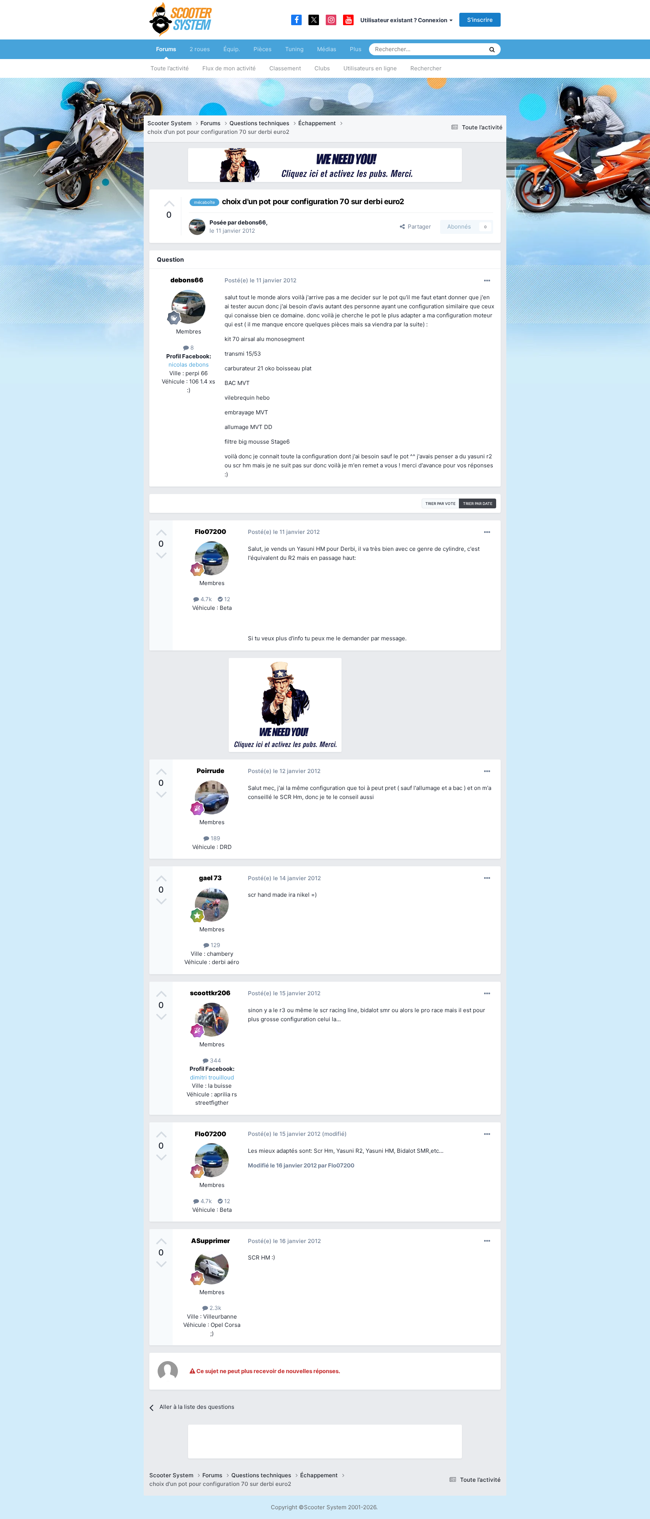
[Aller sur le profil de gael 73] (212, 905)
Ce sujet (464, 49)
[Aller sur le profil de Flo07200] (212, 558)
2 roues (200, 49)
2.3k (214, 1307)
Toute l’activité (169, 68)
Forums (166, 49)
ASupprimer (210, 1241)
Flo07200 (210, 531)
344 (214, 1060)
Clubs (322, 68)
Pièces (263, 49)
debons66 (252, 222)
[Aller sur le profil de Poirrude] (212, 797)
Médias (326, 49)
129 (214, 945)
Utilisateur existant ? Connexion (405, 20)
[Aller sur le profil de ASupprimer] (212, 1267)
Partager (418, 226)
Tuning (294, 49)
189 (214, 838)
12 (226, 599)
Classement (285, 68)
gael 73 (210, 878)
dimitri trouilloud (212, 1077)
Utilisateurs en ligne (370, 68)
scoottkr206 (210, 993)
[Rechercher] (492, 49)
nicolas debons (189, 364)
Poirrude (210, 771)
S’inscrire (480, 19)
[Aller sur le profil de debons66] (197, 226)
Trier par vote (440, 503)
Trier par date (477, 503)
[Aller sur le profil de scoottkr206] (212, 1020)
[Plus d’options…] (487, 280)
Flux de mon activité (229, 68)
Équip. (231, 49)
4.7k (205, 599)
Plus (355, 49)
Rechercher (426, 68)
